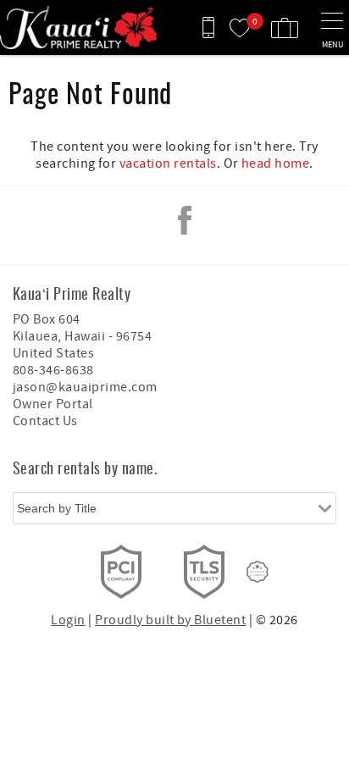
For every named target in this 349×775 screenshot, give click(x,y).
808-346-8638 (53, 370)
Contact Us (45, 420)
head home (275, 163)
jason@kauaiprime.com (85, 387)
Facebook (185, 220)
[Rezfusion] (257, 572)
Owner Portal (53, 404)
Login (68, 620)
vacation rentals (168, 163)
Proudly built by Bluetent (170, 620)
